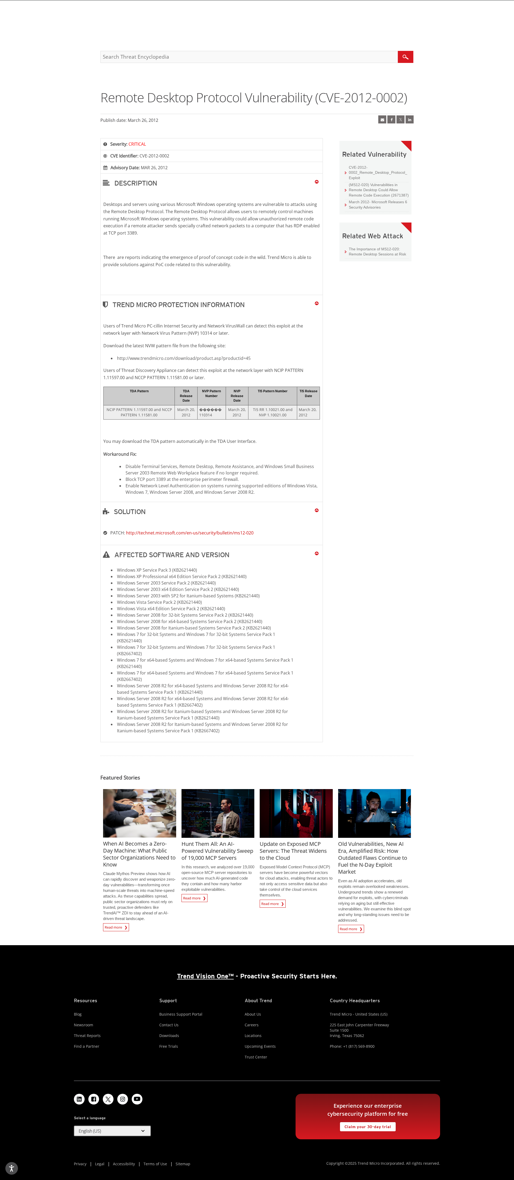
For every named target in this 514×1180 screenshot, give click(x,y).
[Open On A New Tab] (400, 119)
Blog (78, 1014)
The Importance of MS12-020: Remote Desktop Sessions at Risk (377, 252)
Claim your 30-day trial (365, 1125)
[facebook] (391, 119)
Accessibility (124, 1163)
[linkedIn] (410, 119)
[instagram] (122, 1099)
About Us (253, 1014)
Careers (252, 1024)
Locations (253, 1035)
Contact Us (169, 1024)
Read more (113, 926)
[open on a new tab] (108, 1099)
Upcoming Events (260, 1046)
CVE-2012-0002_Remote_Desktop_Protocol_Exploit (378, 172)
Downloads (169, 1035)
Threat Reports (87, 1035)
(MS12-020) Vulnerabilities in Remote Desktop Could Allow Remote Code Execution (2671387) (379, 190)
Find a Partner (86, 1046)
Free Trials (168, 1046)
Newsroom (83, 1024)
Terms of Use (155, 1163)
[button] (211, 183)
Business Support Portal (180, 1014)
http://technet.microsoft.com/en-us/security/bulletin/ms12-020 (190, 533)
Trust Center (256, 1057)
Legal (99, 1163)
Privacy (80, 1163)
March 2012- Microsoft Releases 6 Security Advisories (378, 204)
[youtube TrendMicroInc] (137, 1099)
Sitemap (183, 1163)
